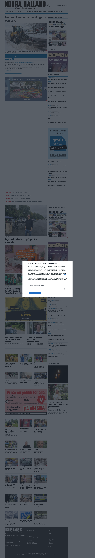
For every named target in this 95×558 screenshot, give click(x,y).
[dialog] (47, 279)
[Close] (70, 263)
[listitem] (47, 285)
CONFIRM (35, 292)
